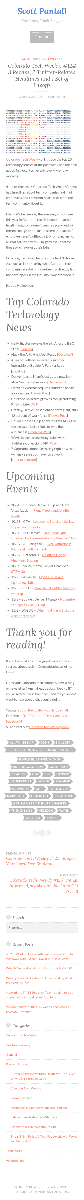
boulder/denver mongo (40, 759)
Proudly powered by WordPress (42, 1187)
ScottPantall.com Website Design (33, 1126)
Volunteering (15, 1160)
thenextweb (22, 810)
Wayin (54, 443)
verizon (46, 810)
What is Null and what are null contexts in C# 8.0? (39, 968)
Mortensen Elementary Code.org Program (39, 1107)
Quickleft (40, 796)
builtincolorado (28, 767)
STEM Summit (22, 571)
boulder (63, 742)
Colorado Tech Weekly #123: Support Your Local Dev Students (41, 859)
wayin (64, 810)
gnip (40, 788)
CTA (35, 774)
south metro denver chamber (40, 803)
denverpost (21, 781)
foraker (63, 781)
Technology (14, 1151)
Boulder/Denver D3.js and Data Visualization (40, 750)
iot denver (59, 788)
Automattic (57, 1191)
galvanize (21, 788)
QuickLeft (65, 354)
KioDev (26, 349)
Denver (63, 774)
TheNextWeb (39, 432)
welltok (33, 818)
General (11, 1054)
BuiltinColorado (24, 460)
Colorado (59, 767)
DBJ (34, 404)
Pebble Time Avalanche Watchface (34, 1117)
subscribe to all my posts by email (43, 710)
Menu (44, 37)
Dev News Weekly (18, 1045)
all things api (22, 742)
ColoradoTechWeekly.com (49, 727)
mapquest (16, 796)
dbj (47, 774)
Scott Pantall (42, 11)
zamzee (53, 818)
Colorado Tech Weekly (42, 58)
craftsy (19, 774)
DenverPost (57, 382)
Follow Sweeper (21, 1098)
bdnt (45, 742)
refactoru (64, 796)
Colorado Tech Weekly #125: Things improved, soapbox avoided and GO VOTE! (43, 884)
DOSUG (43, 781)
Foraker (18, 371)
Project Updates (17, 1064)
